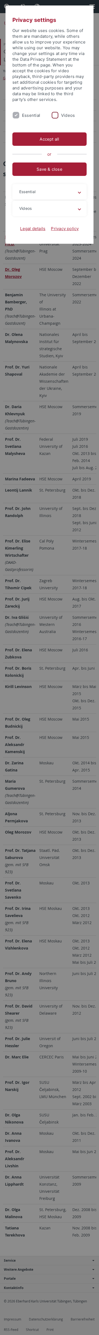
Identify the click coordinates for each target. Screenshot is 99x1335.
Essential (31, 115)
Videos (68, 115)
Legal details (32, 228)
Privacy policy (65, 228)
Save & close (49, 169)
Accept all (49, 139)
